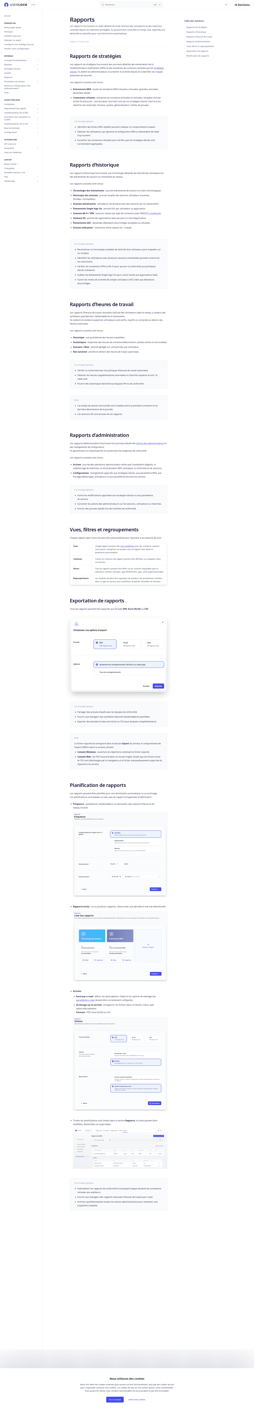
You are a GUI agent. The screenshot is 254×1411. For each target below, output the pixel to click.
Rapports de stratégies (196, 27)
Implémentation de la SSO (16, 124)
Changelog (9, 168)
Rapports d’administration (198, 41)
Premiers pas (10, 23)
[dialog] (127, 1390)
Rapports (8, 77)
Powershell (9, 148)
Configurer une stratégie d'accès (19, 44)
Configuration (10, 132)
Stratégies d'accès (12, 68)
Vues (6, 92)
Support (8, 160)
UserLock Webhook (13, 152)
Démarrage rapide (12, 27)
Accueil (7, 16)
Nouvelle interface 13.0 (14, 172)
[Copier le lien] (67, 55)
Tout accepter (115, 1399)
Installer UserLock (12, 36)
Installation (9, 104)
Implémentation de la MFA (16, 112)
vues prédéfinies (127, 546)
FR (226, 5)
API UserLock (10, 144)
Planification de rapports (197, 56)
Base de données (12, 128)
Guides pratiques (12, 100)
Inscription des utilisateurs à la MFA (17, 118)
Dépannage (9, 181)
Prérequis (8, 31)
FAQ (6, 176)
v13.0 (33, 5)
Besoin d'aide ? (11, 164)
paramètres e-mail (85, 1000)
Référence (8, 56)
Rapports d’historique (196, 32)
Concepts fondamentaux (15, 60)
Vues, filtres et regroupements (200, 46)
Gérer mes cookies (136, 1399)
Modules (8, 64)
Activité (7, 73)
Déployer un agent (12, 40)
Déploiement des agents (15, 108)
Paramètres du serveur (14, 81)
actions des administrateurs (150, 443)
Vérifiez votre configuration (16, 48)
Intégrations (10, 140)
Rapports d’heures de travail (199, 36)
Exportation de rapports (197, 51)
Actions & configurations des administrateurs (17, 87)
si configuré (154, 213)
